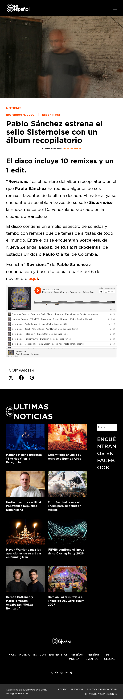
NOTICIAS (39, 654)
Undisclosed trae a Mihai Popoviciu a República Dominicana (23, 506)
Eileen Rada (51, 114)
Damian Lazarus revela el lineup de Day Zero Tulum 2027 (66, 600)
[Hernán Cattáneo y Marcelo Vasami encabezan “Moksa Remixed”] (25, 578)
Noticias (13, 108)
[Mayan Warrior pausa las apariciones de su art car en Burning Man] (25, 531)
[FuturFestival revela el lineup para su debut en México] (67, 483)
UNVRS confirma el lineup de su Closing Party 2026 (66, 551)
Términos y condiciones (101, 694)
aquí (33, 278)
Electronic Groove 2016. (33, 689)
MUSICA (24, 654)
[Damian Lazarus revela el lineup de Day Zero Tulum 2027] (67, 578)
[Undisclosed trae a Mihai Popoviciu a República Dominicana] (25, 483)
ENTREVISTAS (58, 654)
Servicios (76, 689)
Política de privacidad (101, 689)
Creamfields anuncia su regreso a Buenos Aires (64, 456)
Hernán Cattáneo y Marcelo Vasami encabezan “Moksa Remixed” (19, 602)
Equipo (62, 689)
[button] (115, 8)
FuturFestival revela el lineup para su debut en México (64, 506)
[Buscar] (112, 427)
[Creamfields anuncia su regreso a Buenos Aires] (67, 436)
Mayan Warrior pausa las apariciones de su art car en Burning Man (23, 553)
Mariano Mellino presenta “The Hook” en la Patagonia (24, 458)
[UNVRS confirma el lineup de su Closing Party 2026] (67, 531)
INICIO (12, 654)
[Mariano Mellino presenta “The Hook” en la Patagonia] (25, 436)
